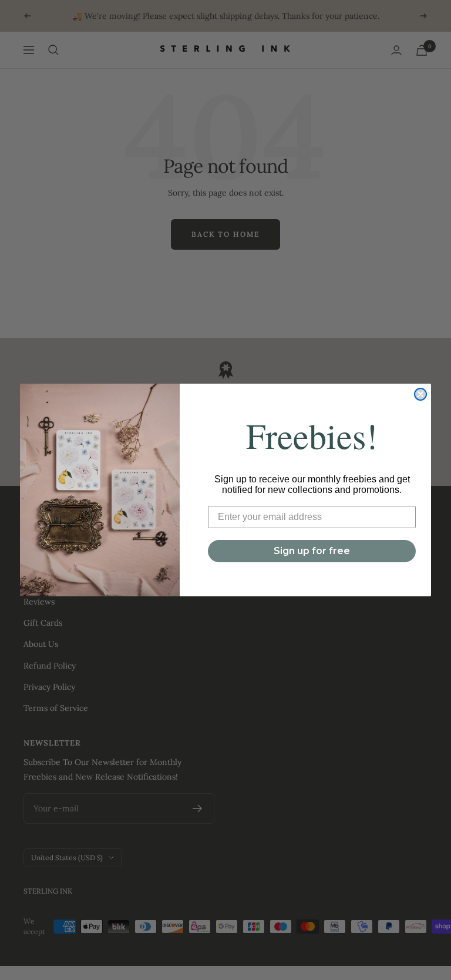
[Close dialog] (420, 394)
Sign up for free (312, 550)
